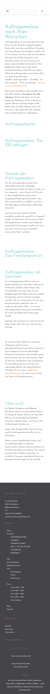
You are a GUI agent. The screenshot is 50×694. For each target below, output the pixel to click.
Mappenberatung (13, 565)
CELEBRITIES (16, 550)
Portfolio (10, 534)
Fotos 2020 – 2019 (17, 587)
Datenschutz (9, 632)
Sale (8, 559)
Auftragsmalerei (13, 562)
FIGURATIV (15, 540)
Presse (13, 575)
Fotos (9, 584)
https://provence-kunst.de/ (21, 656)
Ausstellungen (16, 572)
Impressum (9, 629)
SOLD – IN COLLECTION (20, 547)
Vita (8, 568)
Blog (8, 606)
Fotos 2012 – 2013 (17, 597)
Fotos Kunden (16, 600)
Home (9, 531)
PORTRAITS (15, 553)
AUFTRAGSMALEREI (18, 537)
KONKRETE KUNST (18, 543)
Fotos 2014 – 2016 (17, 594)
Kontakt (10, 609)
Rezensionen (15, 578)
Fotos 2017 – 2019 (17, 590)
